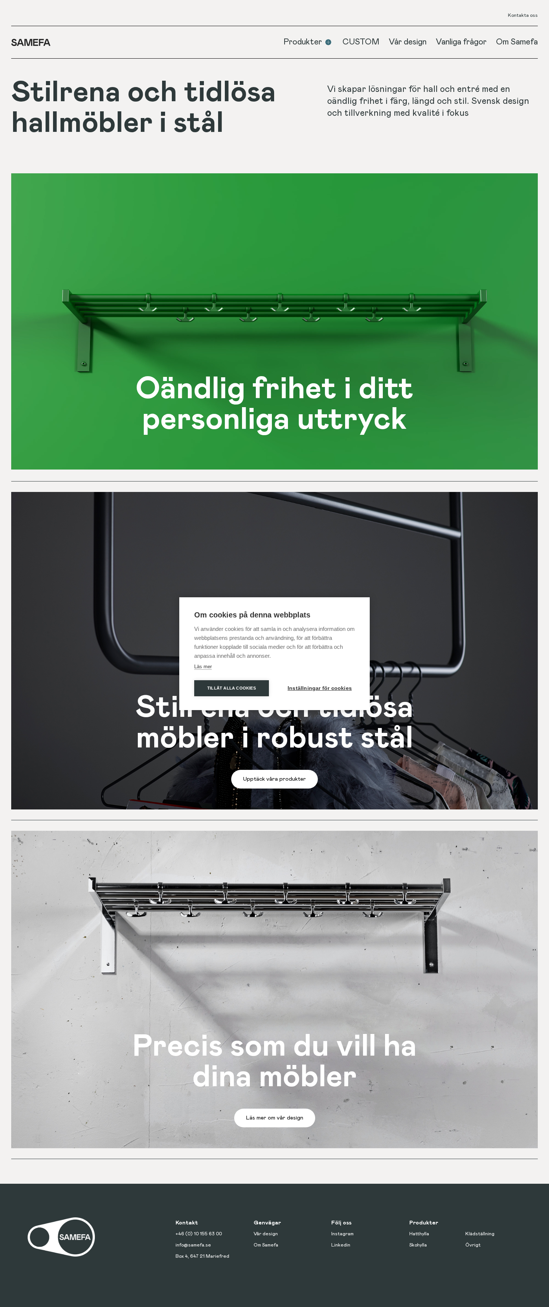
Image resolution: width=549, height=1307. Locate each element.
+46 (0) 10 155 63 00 (199, 1234)
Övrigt (473, 1245)
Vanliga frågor (461, 42)
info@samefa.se (193, 1245)
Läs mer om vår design (274, 1118)
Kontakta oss (523, 15)
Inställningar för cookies (320, 688)
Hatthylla (419, 1234)
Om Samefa (517, 42)
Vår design (408, 42)
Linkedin (340, 1245)
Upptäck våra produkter (274, 779)
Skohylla (418, 1245)
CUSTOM (360, 42)
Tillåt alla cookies (231, 688)
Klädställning (479, 1234)
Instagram (342, 1234)
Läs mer (203, 666)
